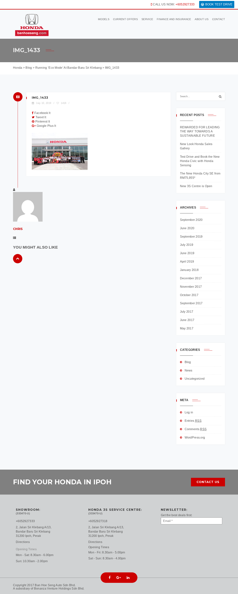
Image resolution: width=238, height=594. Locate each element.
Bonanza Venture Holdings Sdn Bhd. (59, 588)
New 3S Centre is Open (196, 186)
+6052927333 (185, 4)
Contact (218, 19)
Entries (193, 420)
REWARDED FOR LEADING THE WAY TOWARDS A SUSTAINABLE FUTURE (200, 131)
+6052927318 (97, 521)
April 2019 (187, 261)
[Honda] (31, 24)
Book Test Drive (218, 4)
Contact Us (208, 482)
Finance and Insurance (174, 19)
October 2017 (189, 295)
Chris (18, 229)
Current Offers (125, 19)
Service (147, 19)
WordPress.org (195, 437)
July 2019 (186, 244)
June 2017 (187, 320)
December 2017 (191, 278)
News (188, 370)
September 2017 (191, 303)
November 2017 (191, 286)
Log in (189, 412)
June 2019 (187, 253)
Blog (188, 362)
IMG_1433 (40, 97)
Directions (23, 542)
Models (103, 19)
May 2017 (186, 328)
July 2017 (186, 311)
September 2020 (191, 219)
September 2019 (191, 236)
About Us (201, 19)
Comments (196, 429)
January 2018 (189, 269)
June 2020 (187, 228)
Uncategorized (195, 378)
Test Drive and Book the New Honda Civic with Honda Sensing (200, 161)
